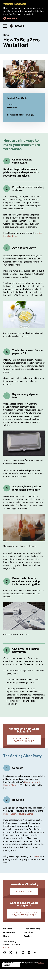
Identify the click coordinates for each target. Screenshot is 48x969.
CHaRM (36, 856)
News (6, 936)
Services (28, 936)
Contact (7, 947)
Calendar (7, 928)
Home (6, 34)
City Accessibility (32, 928)
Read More (12, 18)
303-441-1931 (12, 107)
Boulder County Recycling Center (18, 813)
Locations (28, 932)
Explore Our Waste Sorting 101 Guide (24, 739)
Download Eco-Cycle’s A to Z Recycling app (24, 913)
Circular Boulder (24, 891)
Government (9, 932)
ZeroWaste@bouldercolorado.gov (20, 114)
